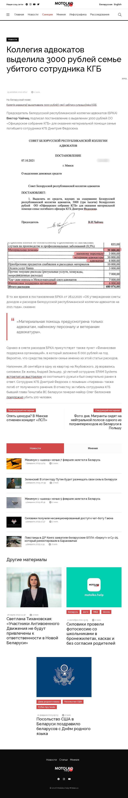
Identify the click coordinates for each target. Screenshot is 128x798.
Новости (33, 14)
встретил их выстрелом (24, 376)
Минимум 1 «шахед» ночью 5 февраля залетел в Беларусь (62, 498)
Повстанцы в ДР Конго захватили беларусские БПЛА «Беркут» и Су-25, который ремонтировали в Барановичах (71, 539)
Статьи (63, 759)
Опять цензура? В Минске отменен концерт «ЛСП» (27, 418)
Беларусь (73, 612)
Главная (19, 14)
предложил (14, 397)
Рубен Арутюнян (46, 707)
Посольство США (73, 702)
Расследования (99, 14)
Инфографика (78, 14)
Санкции (47, 14)
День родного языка (48, 702)
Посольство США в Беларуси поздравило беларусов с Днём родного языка (63, 726)
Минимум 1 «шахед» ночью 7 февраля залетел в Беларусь (62, 459)
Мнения (61, 14)
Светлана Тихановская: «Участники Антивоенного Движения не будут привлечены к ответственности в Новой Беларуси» (32, 630)
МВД (95, 612)
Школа (106, 612)
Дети (85, 612)
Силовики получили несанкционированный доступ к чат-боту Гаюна (69, 518)
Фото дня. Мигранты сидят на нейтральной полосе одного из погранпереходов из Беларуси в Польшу (95, 422)
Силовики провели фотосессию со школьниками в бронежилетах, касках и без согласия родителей (90, 634)
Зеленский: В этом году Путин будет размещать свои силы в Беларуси (71, 479)
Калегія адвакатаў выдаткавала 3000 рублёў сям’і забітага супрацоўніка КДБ (51, 104)
